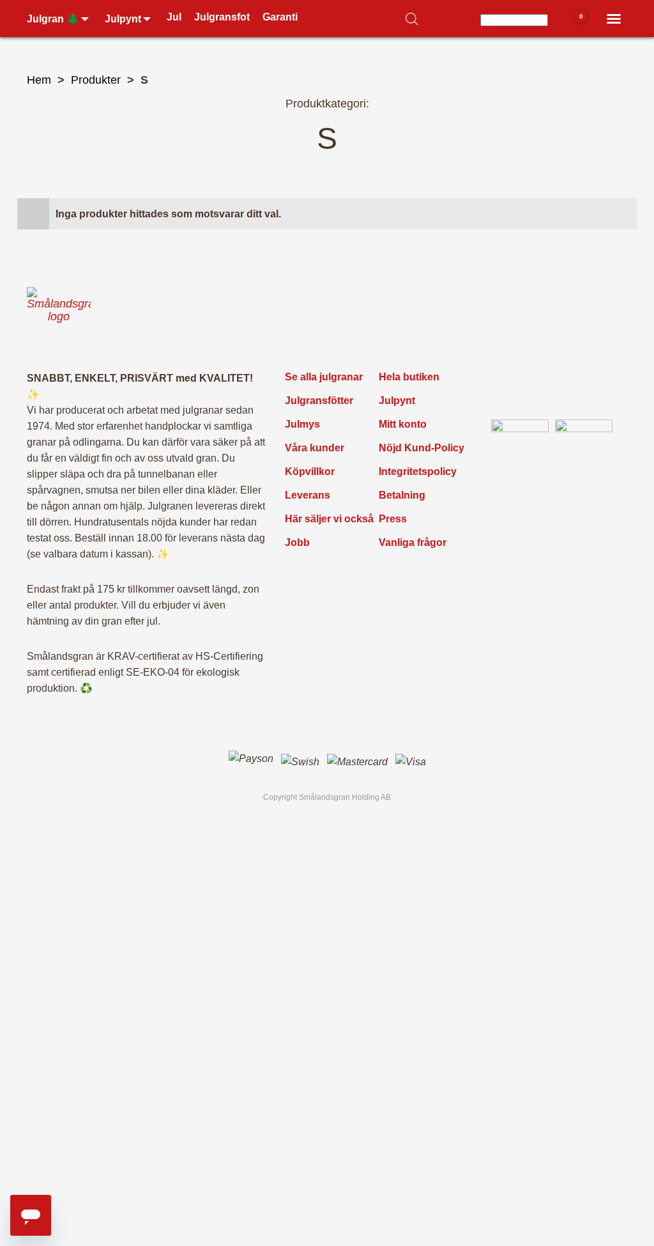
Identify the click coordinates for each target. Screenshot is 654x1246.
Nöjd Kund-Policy (421, 447)
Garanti (280, 17)
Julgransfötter (319, 400)
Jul (174, 17)
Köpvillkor (310, 471)
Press (393, 518)
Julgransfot (222, 17)
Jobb (297, 542)
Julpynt (123, 18)
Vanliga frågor (412, 542)
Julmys (302, 424)
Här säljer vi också (329, 518)
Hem (39, 80)
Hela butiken (409, 376)
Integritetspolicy (418, 471)
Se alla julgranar (324, 376)
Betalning (402, 495)
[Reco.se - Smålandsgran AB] (520, 448)
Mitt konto (403, 424)
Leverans (307, 495)
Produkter (96, 80)
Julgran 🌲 (53, 18)
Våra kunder (314, 447)
